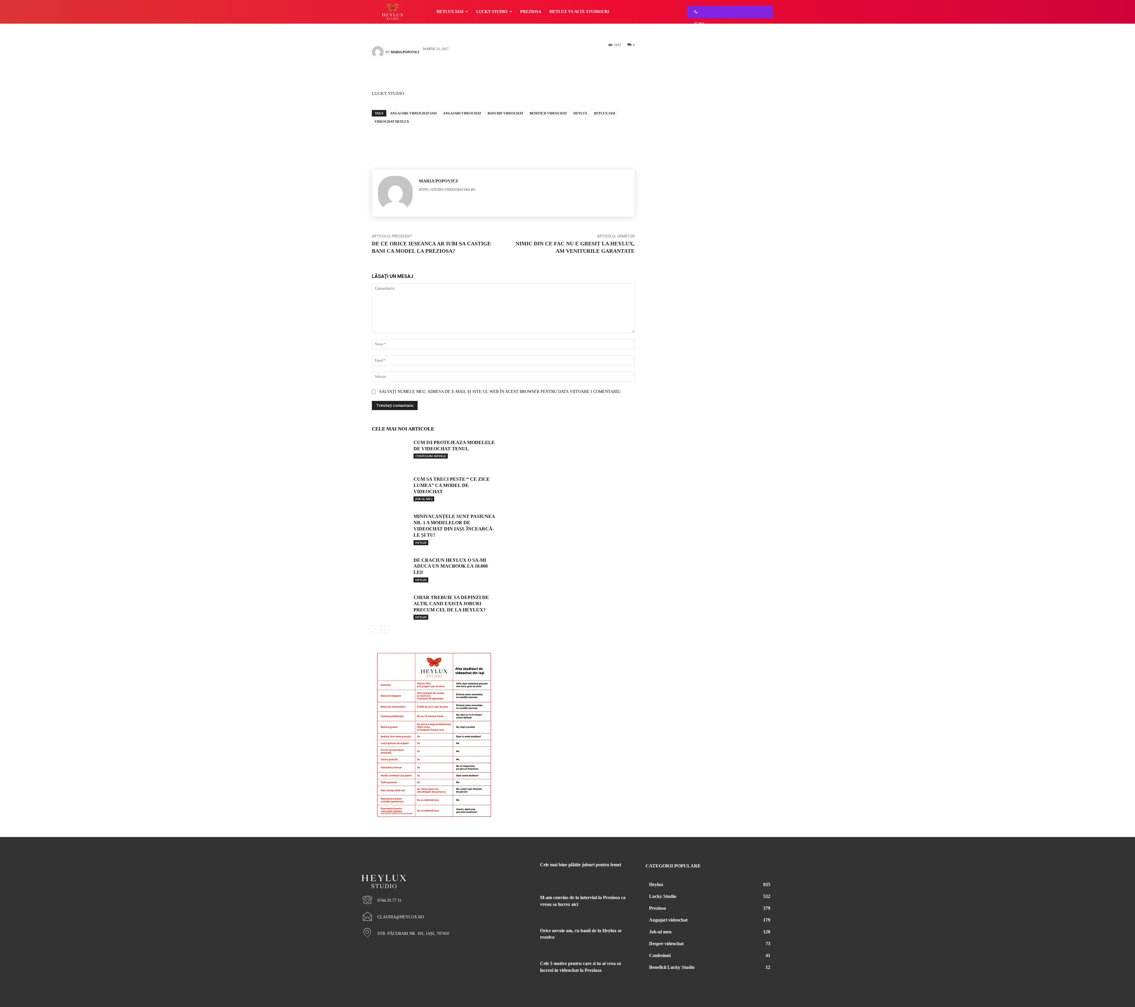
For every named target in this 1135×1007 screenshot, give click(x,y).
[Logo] (425, 871)
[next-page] (385, 629)
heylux (580, 113)
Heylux (421, 542)
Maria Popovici (405, 52)
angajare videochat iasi (413, 113)
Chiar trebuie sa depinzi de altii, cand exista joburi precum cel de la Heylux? (451, 603)
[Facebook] (494, 73)
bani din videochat (505, 113)
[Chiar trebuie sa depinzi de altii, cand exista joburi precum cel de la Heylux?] (390, 606)
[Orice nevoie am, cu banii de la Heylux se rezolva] (520, 938)
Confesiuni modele (430, 456)
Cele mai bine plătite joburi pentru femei (580, 864)
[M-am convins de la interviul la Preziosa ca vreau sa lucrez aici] (520, 904)
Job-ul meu (423, 499)
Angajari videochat (462, 113)
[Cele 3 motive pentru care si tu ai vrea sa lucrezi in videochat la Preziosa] (520, 970)
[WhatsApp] (512, 73)
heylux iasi (604, 113)
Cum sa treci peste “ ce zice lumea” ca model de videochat (452, 485)
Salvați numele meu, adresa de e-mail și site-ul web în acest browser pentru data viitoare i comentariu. (500, 391)
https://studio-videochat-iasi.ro (447, 189)
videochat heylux (391, 121)
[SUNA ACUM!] (694, 12)
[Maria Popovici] (378, 52)
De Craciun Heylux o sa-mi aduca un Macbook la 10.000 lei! (451, 566)
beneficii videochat (548, 113)
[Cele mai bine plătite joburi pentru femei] (520, 872)
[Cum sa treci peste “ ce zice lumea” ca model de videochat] (390, 488)
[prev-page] (375, 629)
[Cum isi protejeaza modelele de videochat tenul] (390, 451)
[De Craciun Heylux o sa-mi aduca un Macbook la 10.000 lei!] (390, 569)
